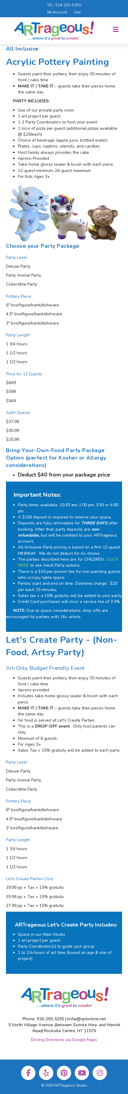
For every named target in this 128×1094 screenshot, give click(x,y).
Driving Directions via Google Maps (64, 1040)
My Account (57, 12)
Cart (77, 12)
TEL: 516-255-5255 (64, 5)
